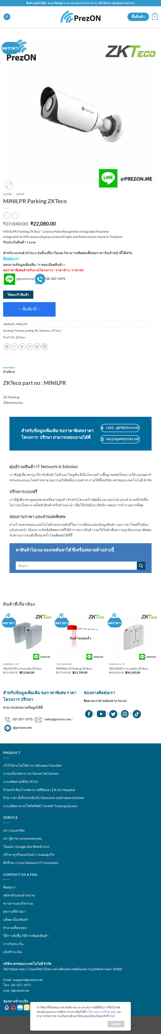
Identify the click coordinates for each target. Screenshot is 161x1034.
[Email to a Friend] (29, 346)
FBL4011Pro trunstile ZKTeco (22, 668)
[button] (7, 16)
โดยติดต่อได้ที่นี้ (61, 535)
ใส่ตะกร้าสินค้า (18, 294)
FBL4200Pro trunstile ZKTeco (128, 668)
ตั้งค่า (112, 1016)
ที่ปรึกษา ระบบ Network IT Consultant (30, 863)
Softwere (44, 330)
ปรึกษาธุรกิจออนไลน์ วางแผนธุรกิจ (28, 854)
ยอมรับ (116, 1024)
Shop (20, 194)
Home (7, 194)
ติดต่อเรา (9, 887)
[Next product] (7, 215)
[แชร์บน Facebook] (14, 346)
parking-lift (31, 330)
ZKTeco (56, 330)
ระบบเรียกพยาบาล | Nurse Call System (31, 773)
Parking (18, 330)
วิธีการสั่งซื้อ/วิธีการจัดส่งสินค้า (26, 936)
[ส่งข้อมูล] (141, 566)
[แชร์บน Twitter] (22, 346)
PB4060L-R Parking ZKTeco (74, 668)
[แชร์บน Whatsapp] (7, 346)
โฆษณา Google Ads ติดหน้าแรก (26, 846)
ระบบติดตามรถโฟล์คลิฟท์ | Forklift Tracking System (40, 806)
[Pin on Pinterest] (37, 346)
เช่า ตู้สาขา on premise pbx (22, 838)
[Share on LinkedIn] (44, 346)
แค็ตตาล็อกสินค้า (16, 919)
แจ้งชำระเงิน (12, 952)
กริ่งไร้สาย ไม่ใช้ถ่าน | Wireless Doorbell (32, 765)
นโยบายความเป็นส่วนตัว (101, 1011)
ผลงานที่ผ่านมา (14, 911)
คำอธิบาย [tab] (9, 371)
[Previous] (3, 646)
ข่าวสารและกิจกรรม (18, 903)
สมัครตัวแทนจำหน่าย (19, 895)
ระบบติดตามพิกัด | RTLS (20, 781)
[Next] (158, 646)
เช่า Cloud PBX (14, 830)
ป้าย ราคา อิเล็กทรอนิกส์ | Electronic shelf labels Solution (43, 798)
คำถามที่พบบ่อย (14, 928)
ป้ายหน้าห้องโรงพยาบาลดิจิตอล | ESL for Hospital (39, 790)
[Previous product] (15, 215)
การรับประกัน (13, 944)
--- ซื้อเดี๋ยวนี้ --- (29, 309)
